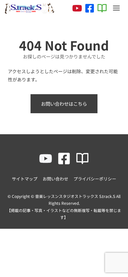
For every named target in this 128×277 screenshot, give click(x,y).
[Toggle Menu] (116, 8)
